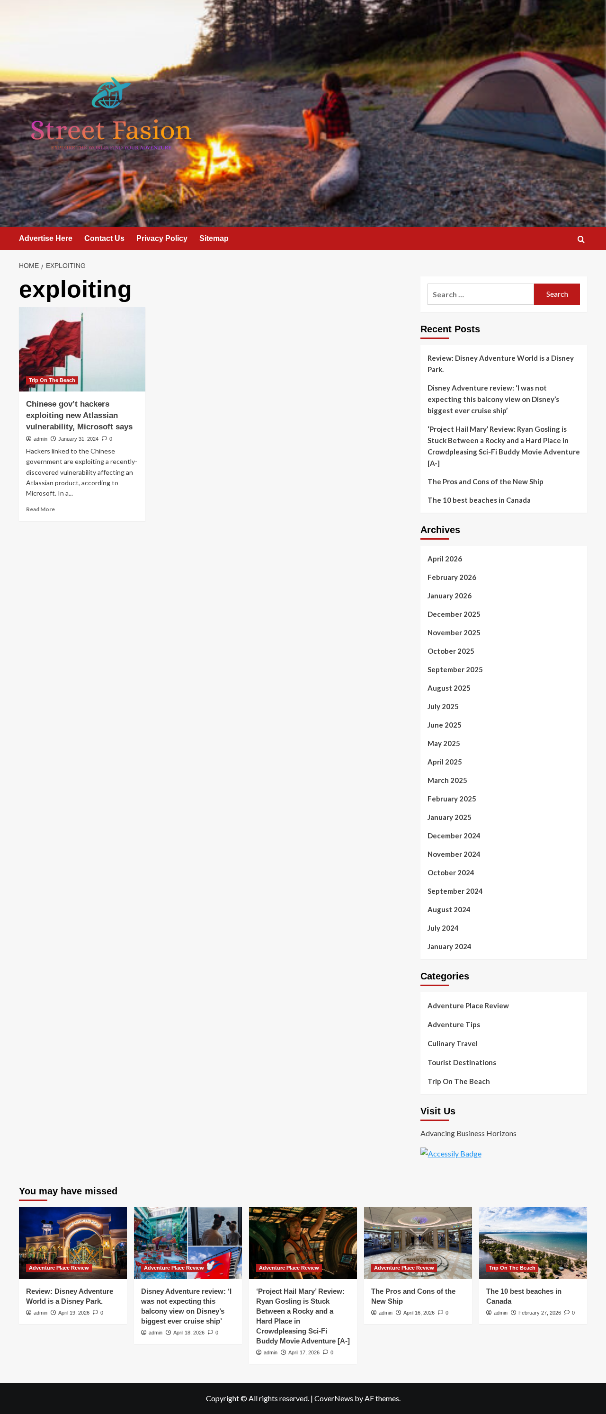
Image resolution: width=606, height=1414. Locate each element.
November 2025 (454, 632)
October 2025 (451, 651)
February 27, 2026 (539, 1313)
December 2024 (454, 835)
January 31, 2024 (78, 439)
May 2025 (444, 743)
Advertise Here (45, 238)
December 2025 (454, 614)
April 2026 (445, 558)
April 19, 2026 (73, 1313)
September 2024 (455, 891)
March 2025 (447, 780)
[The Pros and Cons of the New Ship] (418, 1243)
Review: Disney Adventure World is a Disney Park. (501, 364)
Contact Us (104, 238)
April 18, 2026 (189, 1332)
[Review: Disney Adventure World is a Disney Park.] (73, 1243)
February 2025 (452, 798)
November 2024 (454, 854)
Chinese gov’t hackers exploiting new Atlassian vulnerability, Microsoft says (79, 415)
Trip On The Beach (52, 380)
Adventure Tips (454, 1024)
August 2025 (449, 688)
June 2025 (445, 724)
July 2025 (443, 706)
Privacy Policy (161, 238)
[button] (581, 239)
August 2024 (449, 909)
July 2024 (443, 928)
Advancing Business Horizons (468, 1133)
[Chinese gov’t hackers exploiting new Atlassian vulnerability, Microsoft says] (82, 349)
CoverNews (333, 1398)
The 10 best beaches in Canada (479, 500)
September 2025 (455, 669)
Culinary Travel (453, 1043)
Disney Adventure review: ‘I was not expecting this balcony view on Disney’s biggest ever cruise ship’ (493, 399)
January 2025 (450, 817)
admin (40, 439)
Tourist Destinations (462, 1062)
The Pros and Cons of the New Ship (486, 481)
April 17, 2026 (304, 1352)
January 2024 (450, 946)
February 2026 (452, 577)
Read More (40, 509)
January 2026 (450, 595)
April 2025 (445, 761)
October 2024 (451, 872)
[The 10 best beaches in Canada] (533, 1243)
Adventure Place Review (468, 1005)
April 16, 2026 (419, 1313)
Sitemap (214, 238)
